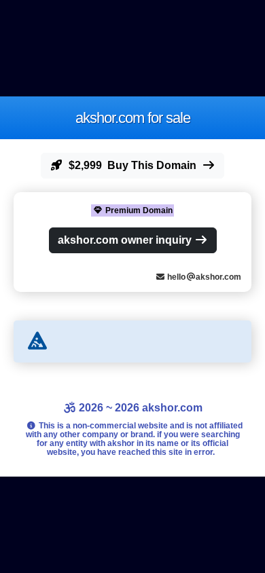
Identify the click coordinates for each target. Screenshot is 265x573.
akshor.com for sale (132, 117)
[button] (132, 166)
